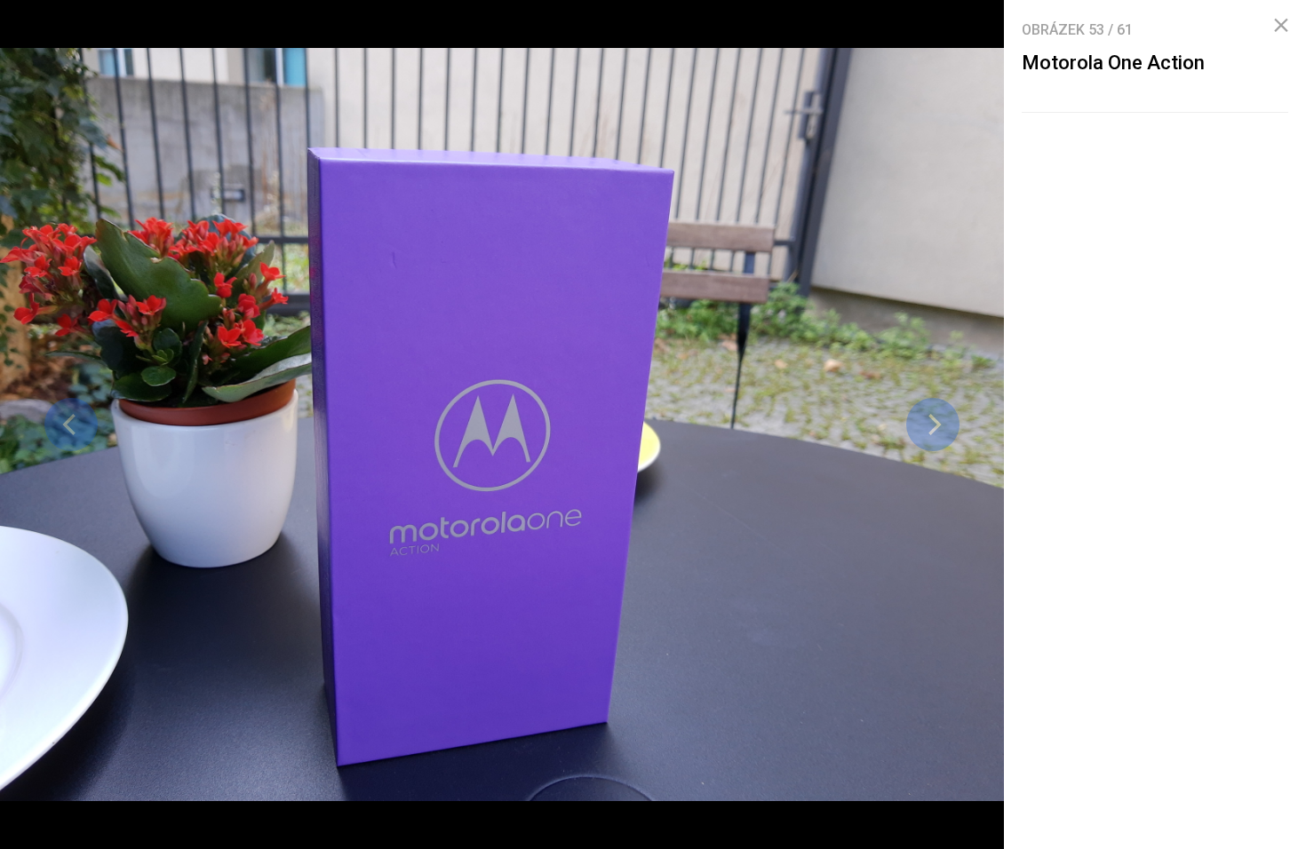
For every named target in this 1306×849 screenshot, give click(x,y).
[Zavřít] (1281, 26)
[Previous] (71, 424)
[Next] (933, 424)
